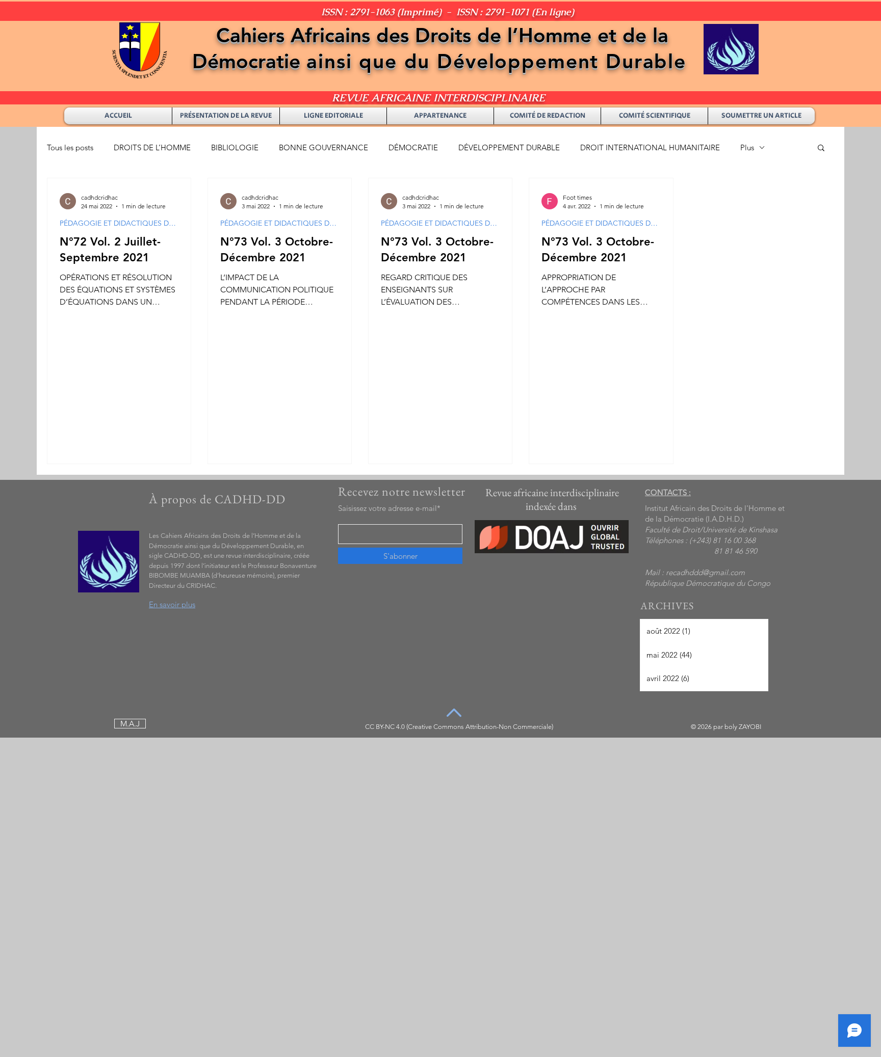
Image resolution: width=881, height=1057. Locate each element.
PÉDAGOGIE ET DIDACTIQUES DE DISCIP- (119, 223)
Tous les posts (70, 147)
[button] (821, 148)
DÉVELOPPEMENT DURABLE (509, 147)
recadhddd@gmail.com (705, 572)
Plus (747, 147)
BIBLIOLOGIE (234, 147)
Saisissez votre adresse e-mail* (389, 508)
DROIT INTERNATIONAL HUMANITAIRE (650, 147)
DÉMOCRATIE (413, 147)
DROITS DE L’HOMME (152, 147)
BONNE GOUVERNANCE (323, 147)
